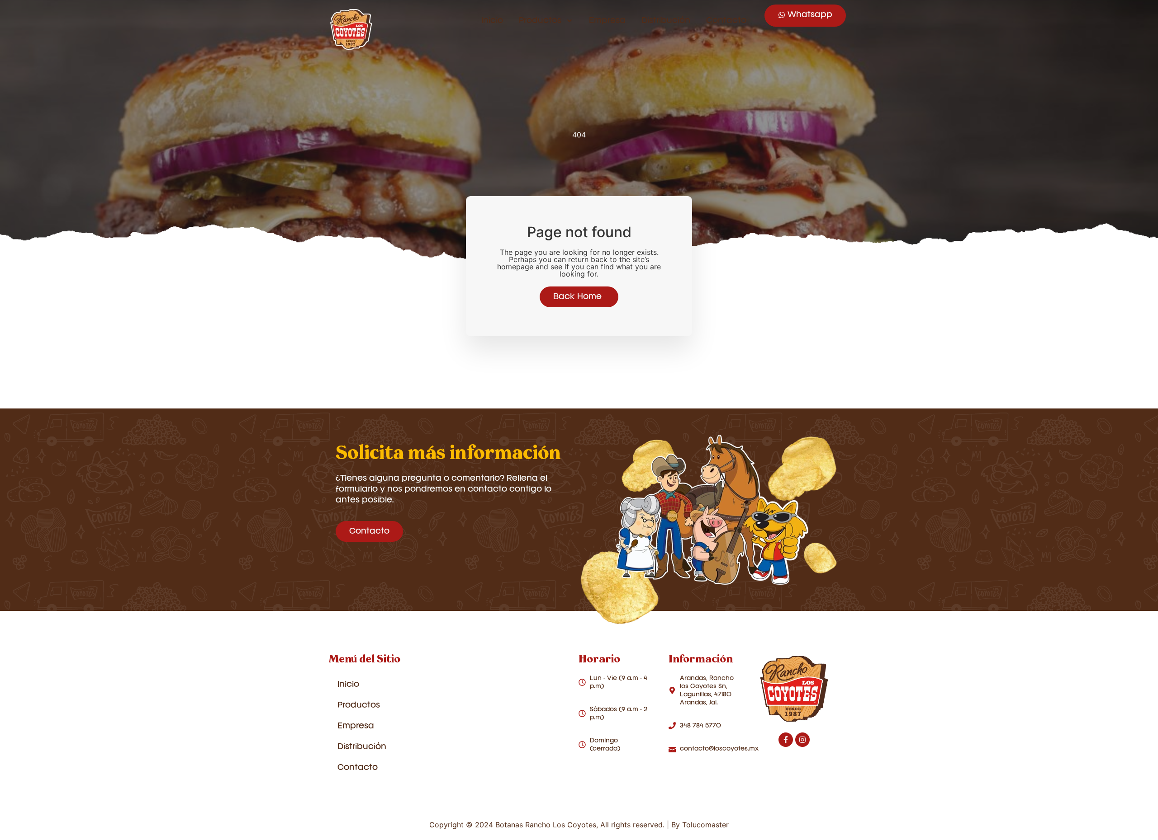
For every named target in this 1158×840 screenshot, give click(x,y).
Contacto (726, 20)
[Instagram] (802, 739)
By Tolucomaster (700, 824)
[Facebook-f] (785, 739)
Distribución (665, 20)
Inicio (492, 20)
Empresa (607, 20)
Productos (540, 20)
